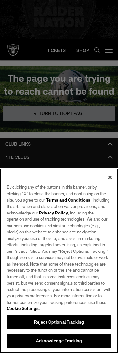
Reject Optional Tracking (59, 322)
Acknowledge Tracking (59, 340)
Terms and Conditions (68, 200)
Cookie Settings (23, 308)
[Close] (110, 177)
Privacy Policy (53, 212)
